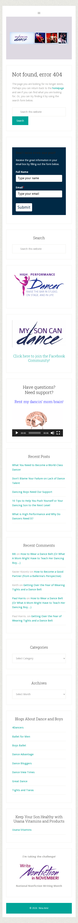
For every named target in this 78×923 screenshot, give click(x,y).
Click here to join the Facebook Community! (39, 358)
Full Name (22, 171)
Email (20, 187)
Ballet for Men (21, 736)
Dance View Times (23, 772)
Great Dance (19, 781)
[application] (37, 422)
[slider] (35, 433)
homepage (58, 88)
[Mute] (52, 433)
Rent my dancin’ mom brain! (39, 401)
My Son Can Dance (39, 38)
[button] (37, 422)
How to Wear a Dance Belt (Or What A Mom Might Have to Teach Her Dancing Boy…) (38, 558)
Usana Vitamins (22, 829)
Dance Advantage (23, 754)
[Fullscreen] (58, 433)
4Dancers (18, 727)
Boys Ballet (19, 745)
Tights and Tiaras (23, 790)
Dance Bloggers (22, 763)
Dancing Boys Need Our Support (32, 492)
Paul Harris (19, 598)
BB (14, 554)
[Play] (17, 433)
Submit (24, 207)
